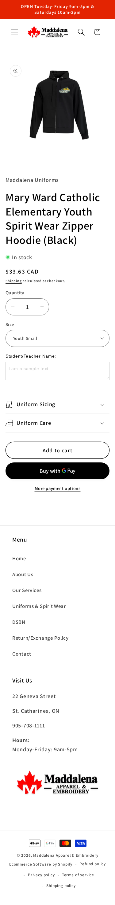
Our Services (27, 590)
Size (10, 324)
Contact (21, 653)
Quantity (15, 292)
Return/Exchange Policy (40, 638)
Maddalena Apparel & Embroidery (65, 855)
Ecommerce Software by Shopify (40, 864)
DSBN (18, 622)
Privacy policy (41, 874)
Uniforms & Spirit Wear (39, 606)
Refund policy (92, 863)
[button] (15, 32)
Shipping (14, 280)
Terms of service (78, 874)
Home (19, 558)
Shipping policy (61, 885)
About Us (22, 574)
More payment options (58, 488)
